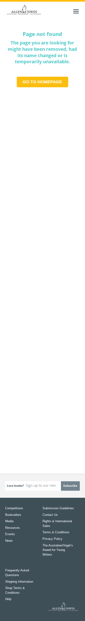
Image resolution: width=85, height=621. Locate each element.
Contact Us (50, 515)
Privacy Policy (52, 539)
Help (8, 599)
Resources (12, 527)
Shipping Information (19, 581)
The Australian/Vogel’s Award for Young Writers (57, 550)
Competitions (14, 508)
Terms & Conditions (55, 532)
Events (10, 534)
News (9, 540)
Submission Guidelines (58, 508)
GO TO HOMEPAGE (42, 82)
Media (9, 521)
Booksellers (13, 515)
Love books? (15, 486)
